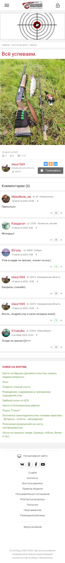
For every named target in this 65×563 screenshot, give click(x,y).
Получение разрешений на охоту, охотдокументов (22, 426)
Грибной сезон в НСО (15, 400)
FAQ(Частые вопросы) (32, 499)
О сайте (32, 472)
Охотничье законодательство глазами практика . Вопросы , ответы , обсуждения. (32, 417)
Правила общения (32, 488)
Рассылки (32, 504)
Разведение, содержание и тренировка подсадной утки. (26, 393)
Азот (5, 381)
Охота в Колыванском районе (21, 405)
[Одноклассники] (51, 164)
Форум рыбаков (33, 527)
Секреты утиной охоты (16, 386)
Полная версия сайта (35, 455)
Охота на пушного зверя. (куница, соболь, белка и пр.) (32, 434)
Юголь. (16, 250)
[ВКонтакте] (46, 164)
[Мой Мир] (55, 164)
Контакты (32, 478)
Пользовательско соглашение (32, 494)
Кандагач (18, 223)
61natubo (18, 331)
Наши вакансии (32, 510)
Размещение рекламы (32, 515)
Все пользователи (32, 483)
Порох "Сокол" (11, 410)
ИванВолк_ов (21, 196)
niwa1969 (18, 164)
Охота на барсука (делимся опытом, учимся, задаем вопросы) (29, 375)
